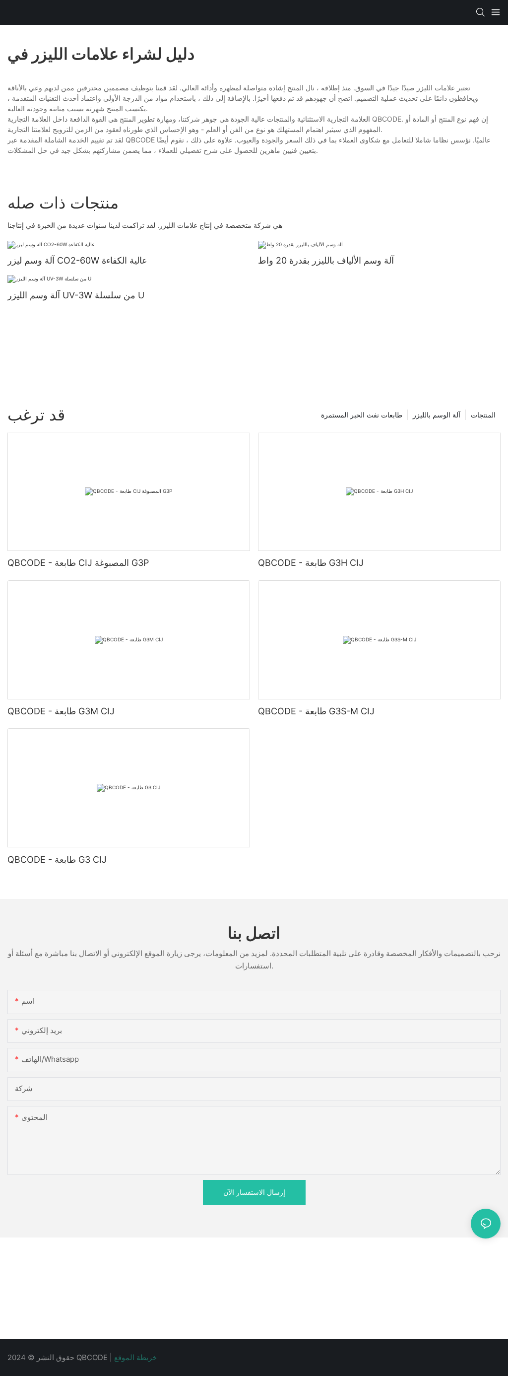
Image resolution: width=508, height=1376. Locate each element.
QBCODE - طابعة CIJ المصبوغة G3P (78, 562)
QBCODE (93, 1357)
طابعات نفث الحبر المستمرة (361, 415)
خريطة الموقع (135, 1357)
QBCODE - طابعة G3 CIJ (57, 859)
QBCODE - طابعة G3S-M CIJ (316, 711)
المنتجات (483, 415)
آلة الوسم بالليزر (436, 415)
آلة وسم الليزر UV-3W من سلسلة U (75, 295)
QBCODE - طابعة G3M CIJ (61, 711)
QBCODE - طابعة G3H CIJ (311, 562)
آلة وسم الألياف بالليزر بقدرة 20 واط (326, 260)
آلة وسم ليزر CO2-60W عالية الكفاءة (77, 260)
